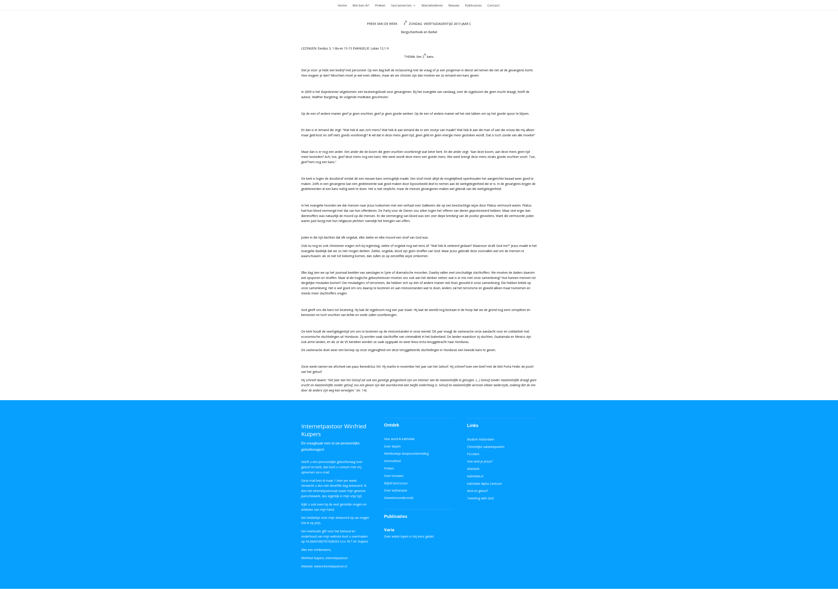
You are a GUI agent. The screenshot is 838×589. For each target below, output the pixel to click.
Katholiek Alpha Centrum (484, 483)
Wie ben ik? (360, 5)
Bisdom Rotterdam (480, 439)
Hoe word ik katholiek (399, 439)
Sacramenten (401, 5)
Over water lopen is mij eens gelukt (409, 536)
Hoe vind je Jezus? (480, 461)
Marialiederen (432, 5)
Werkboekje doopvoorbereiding (406, 453)
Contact (493, 5)
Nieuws (453, 5)
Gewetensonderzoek (398, 498)
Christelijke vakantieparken (486, 447)
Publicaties (473, 5)
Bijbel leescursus (396, 483)
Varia (389, 529)
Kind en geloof (477, 491)
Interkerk (473, 469)
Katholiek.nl (475, 476)
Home (342, 5)
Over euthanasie (395, 490)
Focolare (473, 454)
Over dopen (392, 446)
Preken (380, 5)
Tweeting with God (480, 498)
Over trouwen (394, 476)
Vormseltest (392, 461)
